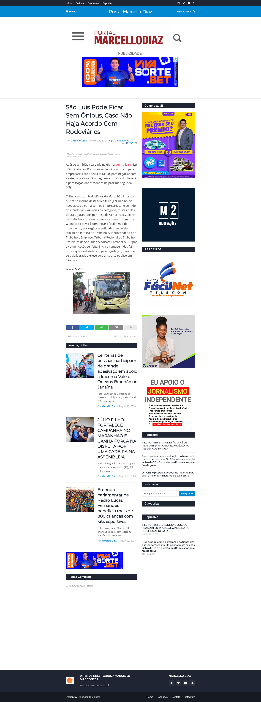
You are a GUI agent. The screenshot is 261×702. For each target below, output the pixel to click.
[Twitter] (131, 143)
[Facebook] (127, 143)
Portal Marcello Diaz (130, 11)
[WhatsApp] (101, 327)
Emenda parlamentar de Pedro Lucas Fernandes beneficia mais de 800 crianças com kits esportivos (115, 505)
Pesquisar (184, 11)
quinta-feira (123, 165)
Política (80, 3)
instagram (189, 696)
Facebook (162, 696)
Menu (73, 11)
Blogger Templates (89, 696)
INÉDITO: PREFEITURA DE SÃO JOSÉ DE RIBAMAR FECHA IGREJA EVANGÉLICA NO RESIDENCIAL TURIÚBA (165, 445)
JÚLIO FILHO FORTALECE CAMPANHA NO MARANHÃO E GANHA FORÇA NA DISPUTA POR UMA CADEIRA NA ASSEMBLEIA (116, 438)
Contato (176, 696)
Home (149, 696)
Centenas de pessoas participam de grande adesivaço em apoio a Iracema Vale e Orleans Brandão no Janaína (117, 371)
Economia (93, 3)
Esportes (107, 3)
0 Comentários (121, 140)
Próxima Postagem (125, 336)
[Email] (136, 143)
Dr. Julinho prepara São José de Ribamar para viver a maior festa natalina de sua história (168, 474)
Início (69, 3)
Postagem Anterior (78, 336)
